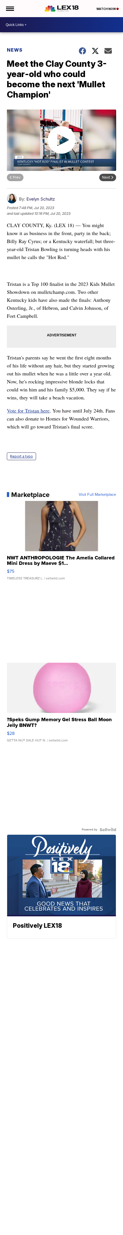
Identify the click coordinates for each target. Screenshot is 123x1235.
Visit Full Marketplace (97, 495)
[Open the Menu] (9, 8)
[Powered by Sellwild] (108, 830)
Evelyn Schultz (40, 199)
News (15, 50)
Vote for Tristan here (28, 410)
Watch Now (106, 9)
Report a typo (21, 456)
